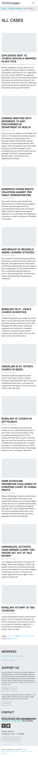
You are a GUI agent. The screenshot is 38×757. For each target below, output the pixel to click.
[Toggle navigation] (33, 3)
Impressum (24, 751)
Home (4, 9)
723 (29, 636)
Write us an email (11, 739)
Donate (6, 703)
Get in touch (16, 751)
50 (13, 638)
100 (15, 638)
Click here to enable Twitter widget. (12, 656)
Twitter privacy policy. (8, 660)
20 (11, 638)
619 (21, 636)
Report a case (9, 689)
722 (25, 636)
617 (14, 636)
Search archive (15, 9)
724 (32, 636)
